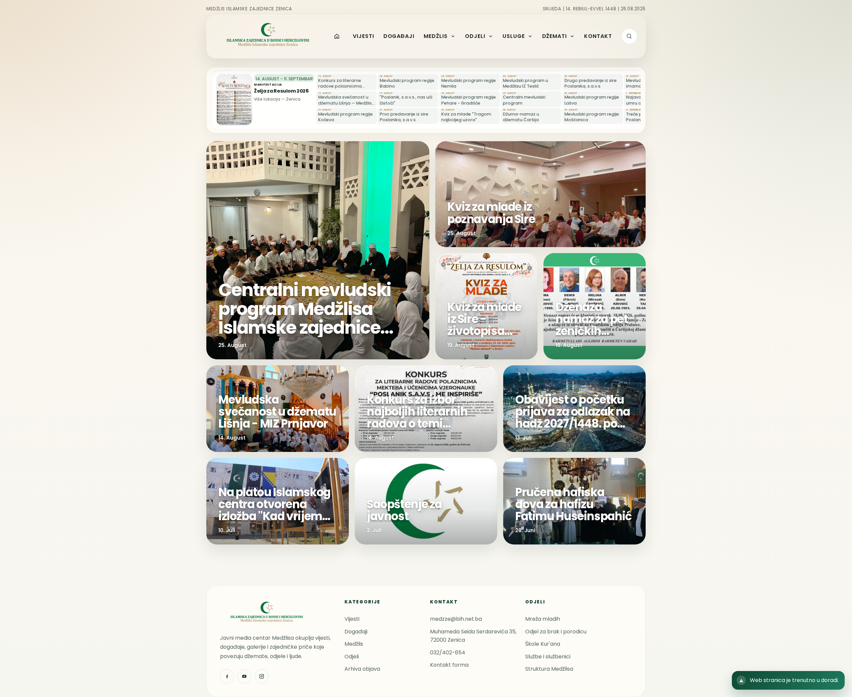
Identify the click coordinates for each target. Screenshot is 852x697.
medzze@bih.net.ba (456, 619)
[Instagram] (262, 676)
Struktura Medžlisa (549, 669)
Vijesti (351, 619)
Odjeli (351, 656)
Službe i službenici (547, 656)
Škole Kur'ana (542, 644)
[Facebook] (227, 676)
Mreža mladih (542, 619)
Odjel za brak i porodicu (555, 631)
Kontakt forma (449, 665)
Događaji (355, 631)
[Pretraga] (629, 36)
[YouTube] (244, 676)
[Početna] (336, 36)
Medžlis (353, 644)
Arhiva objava (362, 669)
